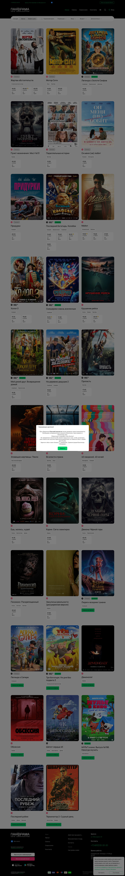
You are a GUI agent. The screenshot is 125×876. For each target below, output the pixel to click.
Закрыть (62, 448)
